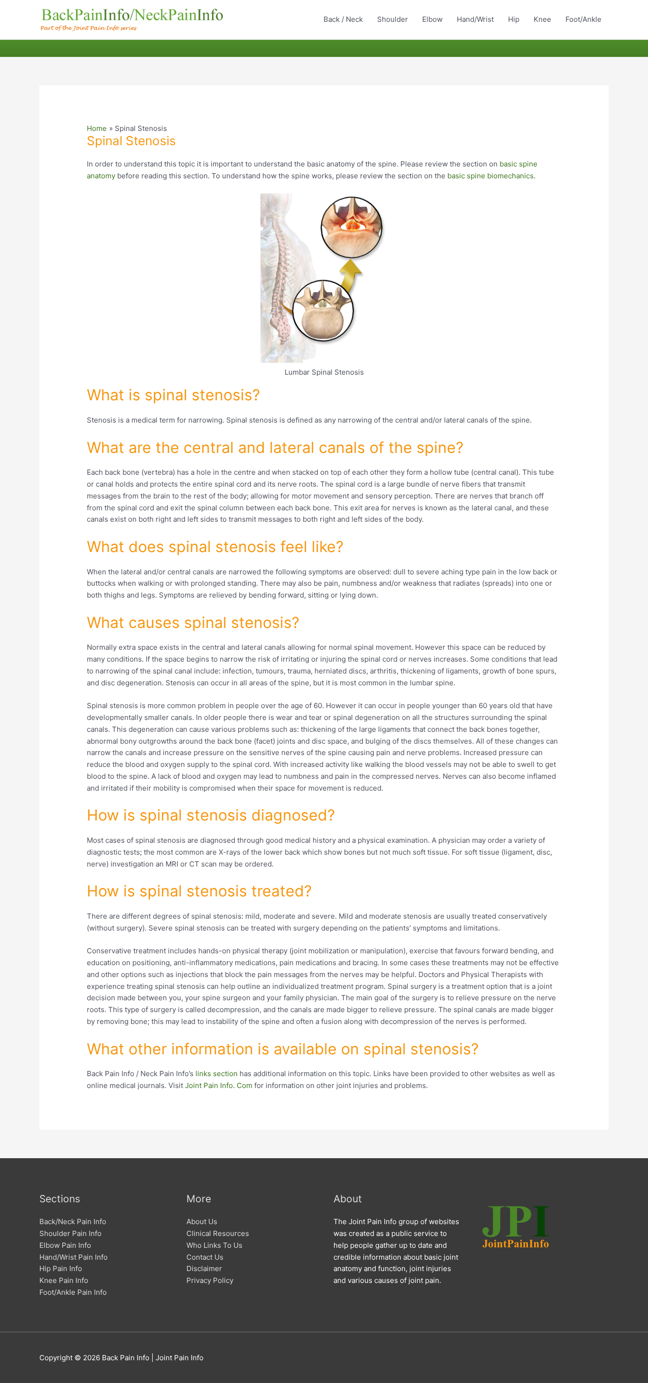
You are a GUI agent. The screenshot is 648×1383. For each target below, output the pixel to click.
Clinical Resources (217, 1233)
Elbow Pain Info (65, 1245)
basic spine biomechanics (490, 175)
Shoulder (392, 19)
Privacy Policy (209, 1280)
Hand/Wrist (475, 19)
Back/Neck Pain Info (72, 1221)
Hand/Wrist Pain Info (73, 1257)
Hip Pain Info (60, 1268)
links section (216, 1073)
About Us (201, 1221)
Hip (513, 19)
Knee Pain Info (63, 1280)
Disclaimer (204, 1268)
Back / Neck (343, 19)
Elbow (432, 19)
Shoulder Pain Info (70, 1233)
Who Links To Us (214, 1245)
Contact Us (204, 1257)
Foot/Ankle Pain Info (73, 1292)
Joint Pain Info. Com (218, 1085)
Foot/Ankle (583, 19)
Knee (542, 19)
